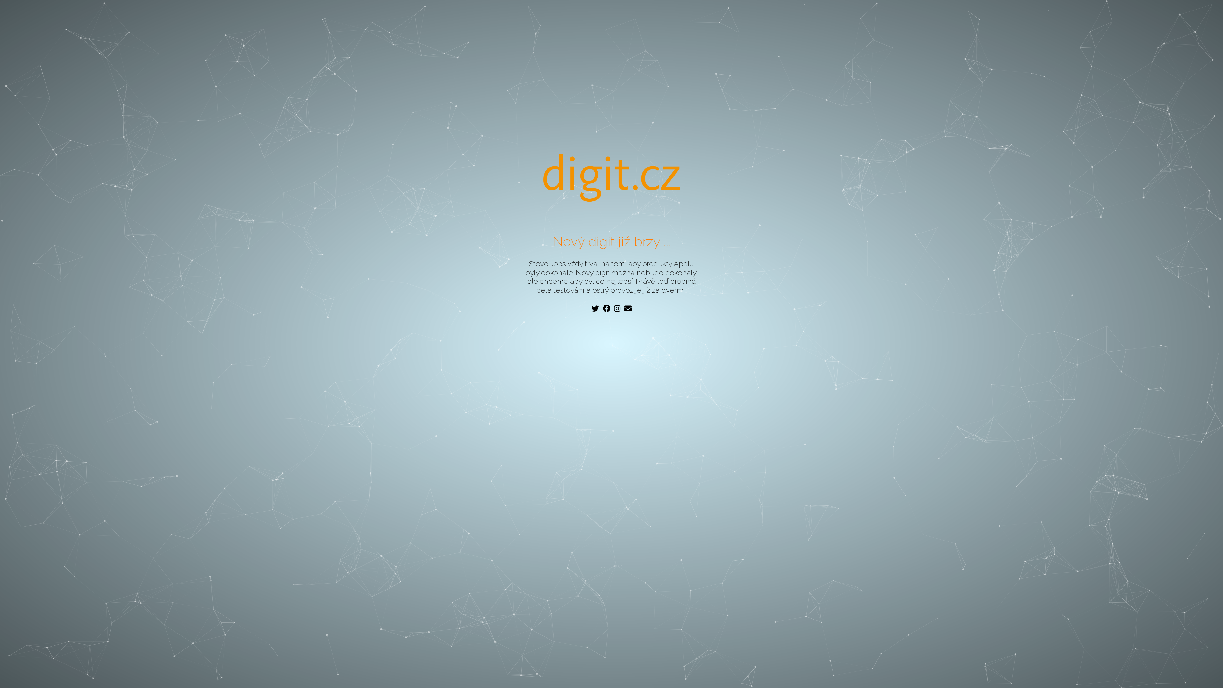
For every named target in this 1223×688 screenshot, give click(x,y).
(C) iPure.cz (612, 565)
